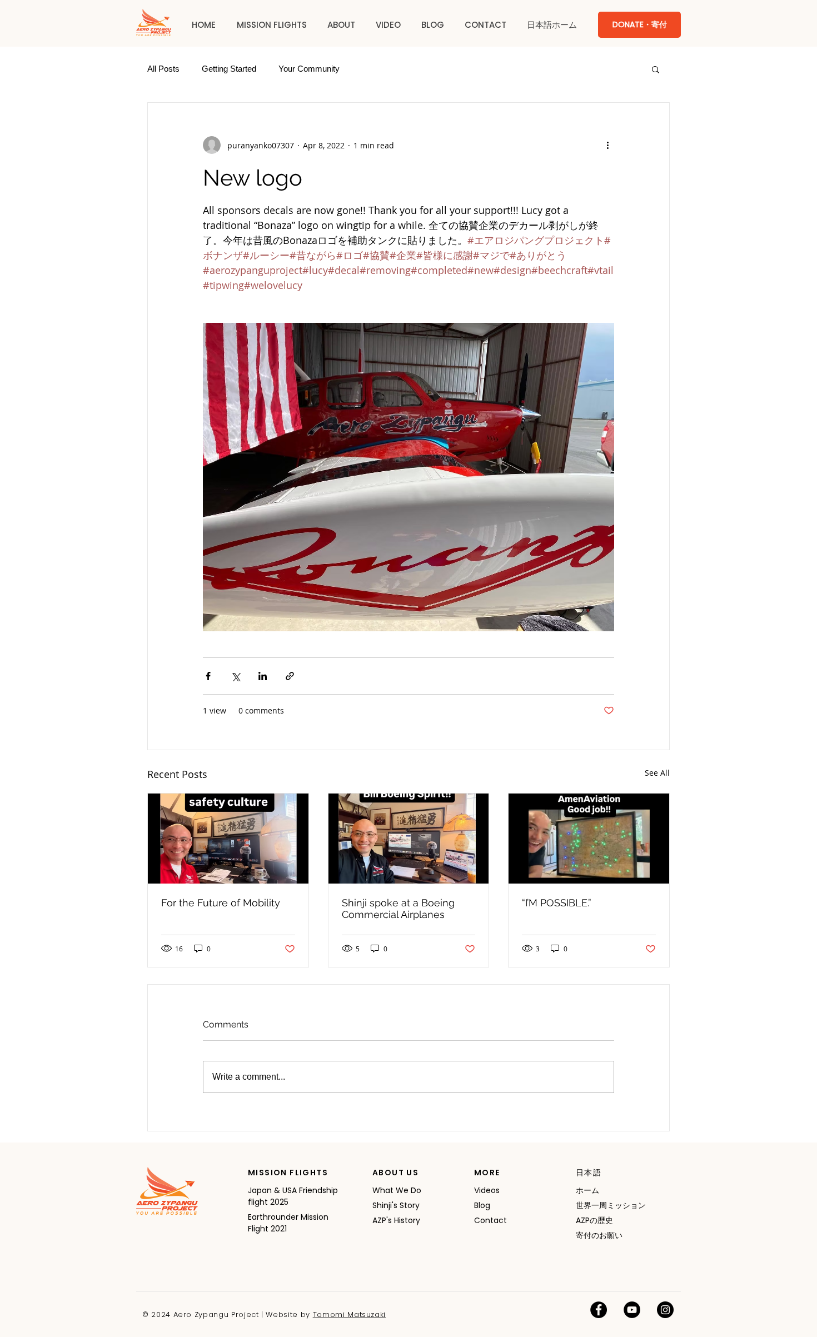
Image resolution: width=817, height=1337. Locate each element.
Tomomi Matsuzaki (349, 1314)
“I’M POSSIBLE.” (556, 903)
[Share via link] (290, 676)
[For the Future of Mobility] (228, 839)
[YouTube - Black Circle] (632, 1309)
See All (657, 772)
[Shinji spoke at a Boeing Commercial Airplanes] (408, 839)
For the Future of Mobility (220, 903)
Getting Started (229, 68)
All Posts (163, 68)
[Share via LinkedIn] (262, 676)
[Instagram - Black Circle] (665, 1309)
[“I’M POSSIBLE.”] (589, 839)
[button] (271, 25)
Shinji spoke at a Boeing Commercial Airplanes (398, 908)
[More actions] (607, 145)
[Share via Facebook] (208, 676)
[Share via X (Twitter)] (235, 676)
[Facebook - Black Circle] (598, 1309)
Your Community (309, 68)
